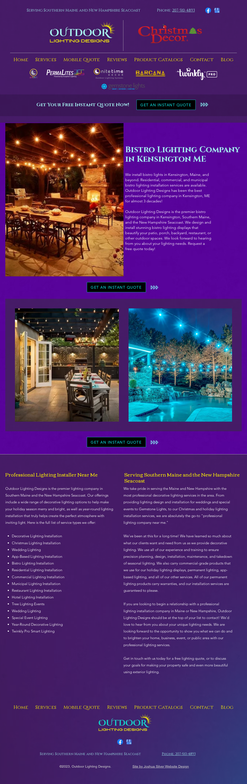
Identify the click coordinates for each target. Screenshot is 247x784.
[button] (46, 59)
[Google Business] (217, 10)
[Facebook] (208, 10)
